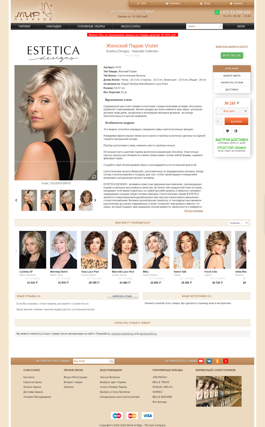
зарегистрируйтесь (122, 333)
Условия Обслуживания (37, 396)
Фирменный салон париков (215, 370)
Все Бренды (160, 401)
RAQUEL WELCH (163, 387)
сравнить (236, 130)
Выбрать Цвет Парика (113, 382)
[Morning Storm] (63, 249)
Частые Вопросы (110, 377)
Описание (231, 68)
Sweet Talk (180, 271)
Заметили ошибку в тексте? (232, 46)
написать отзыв (232, 82)
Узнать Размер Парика (113, 387)
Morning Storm (59, 271)
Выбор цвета (232, 75)
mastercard (132, 416)
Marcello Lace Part (123, 271)
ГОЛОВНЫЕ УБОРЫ (91, 26)
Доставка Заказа (33, 392)
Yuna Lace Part (90, 271)
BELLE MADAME (162, 396)
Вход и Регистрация (75, 377)
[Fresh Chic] (218, 249)
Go (111, 361)
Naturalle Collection (145, 51)
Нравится (228, 130)
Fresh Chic (211, 271)
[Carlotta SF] (33, 249)
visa (148, 416)
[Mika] (156, 249)
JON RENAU (160, 377)
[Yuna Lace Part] (94, 249)
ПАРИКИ (24, 26)
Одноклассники (217, 361)
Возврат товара (73, 382)
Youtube (200, 361)
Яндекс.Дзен (225, 361)
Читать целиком (193, 210)
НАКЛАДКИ (53, 26)
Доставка (231, 89)
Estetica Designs (117, 51)
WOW (241, 26)
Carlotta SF (26, 271)
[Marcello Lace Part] (125, 249)
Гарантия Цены (32, 382)
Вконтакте (209, 361)
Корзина (69, 387)
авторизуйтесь (148, 333)
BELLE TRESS (161, 382)
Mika (145, 271)
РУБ (143, 3)
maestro (117, 416)
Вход (207, 3)
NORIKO (157, 392)
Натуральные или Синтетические (120, 396)
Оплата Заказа (32, 387)
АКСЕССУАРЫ (130, 26)
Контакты (175, 3)
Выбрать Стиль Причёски (115, 392)
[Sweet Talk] (187, 249)
